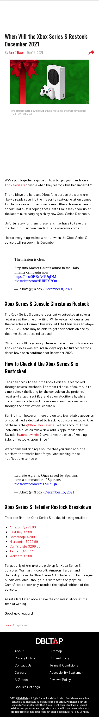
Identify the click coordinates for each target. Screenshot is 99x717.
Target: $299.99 (22, 551)
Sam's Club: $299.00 (25, 546)
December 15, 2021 (59, 492)
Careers (20, 672)
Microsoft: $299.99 (24, 541)
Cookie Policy (59, 658)
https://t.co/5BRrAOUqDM (35, 276)
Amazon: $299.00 (23, 527)
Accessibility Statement (67, 672)
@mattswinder (29, 434)
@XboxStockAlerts (40, 425)
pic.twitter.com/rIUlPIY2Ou (35, 281)
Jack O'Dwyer (17, 52)
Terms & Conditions (64, 665)
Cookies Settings (27, 687)
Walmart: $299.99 (23, 556)
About (19, 651)
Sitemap (56, 651)
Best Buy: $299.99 (23, 532)
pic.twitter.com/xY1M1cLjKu (37, 484)
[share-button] (91, 52)
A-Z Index (22, 680)
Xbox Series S (15, 185)
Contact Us (23, 665)
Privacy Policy (25, 658)
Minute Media (22, 698)
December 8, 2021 (58, 289)
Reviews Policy (60, 680)
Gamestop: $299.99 (24, 537)
